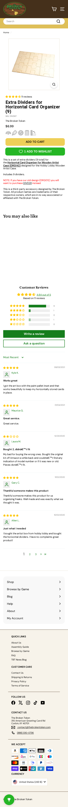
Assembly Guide (20, 646)
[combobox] (34, 21)
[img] (11, 367)
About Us (16, 642)
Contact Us (17, 672)
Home (6, 32)
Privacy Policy (18, 681)
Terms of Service (20, 685)
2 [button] (30, 554)
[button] (13, 96)
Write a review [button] (34, 334)
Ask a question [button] (34, 343)
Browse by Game (20, 651)
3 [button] (36, 554)
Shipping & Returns (21, 677)
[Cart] (54, 9)
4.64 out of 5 (44, 294)
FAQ (13, 655)
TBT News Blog (19, 659)
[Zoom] (53, 84)
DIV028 (27, 183)
